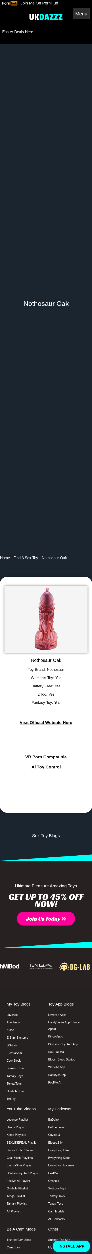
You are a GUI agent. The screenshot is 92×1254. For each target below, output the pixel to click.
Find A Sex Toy (25, 558)
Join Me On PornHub (39, 3)
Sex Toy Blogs (46, 835)
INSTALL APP (71, 1246)
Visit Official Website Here (46, 722)
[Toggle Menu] (81, 13)
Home (5, 558)
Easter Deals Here (17, 32)
